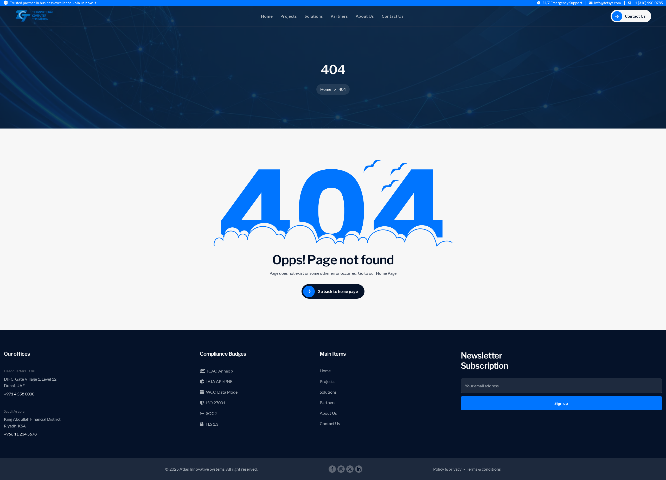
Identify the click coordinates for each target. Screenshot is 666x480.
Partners (339, 16)
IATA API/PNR (219, 381)
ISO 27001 (215, 402)
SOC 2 (211, 413)
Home (267, 16)
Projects (288, 16)
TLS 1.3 (212, 423)
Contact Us (393, 16)
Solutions (314, 16)
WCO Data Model (222, 391)
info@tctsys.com (607, 3)
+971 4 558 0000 (19, 393)
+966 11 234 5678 (20, 433)
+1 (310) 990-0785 (648, 3)
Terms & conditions (484, 468)
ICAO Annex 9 (220, 370)
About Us (365, 16)
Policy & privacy (447, 468)
